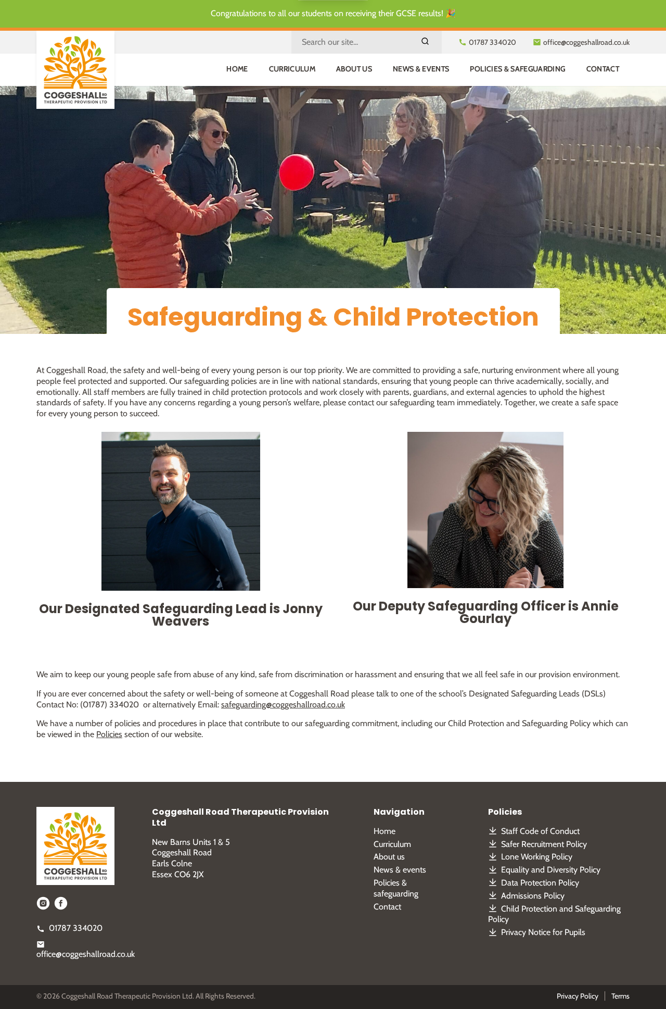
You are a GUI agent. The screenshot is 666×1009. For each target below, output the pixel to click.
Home (237, 68)
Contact (602, 68)
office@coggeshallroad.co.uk (85, 954)
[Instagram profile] (43, 903)
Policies (109, 734)
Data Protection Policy (540, 883)
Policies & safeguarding (517, 68)
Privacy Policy (577, 996)
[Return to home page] (75, 70)
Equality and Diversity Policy (550, 870)
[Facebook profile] (61, 903)
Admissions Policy (533, 896)
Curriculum (292, 68)
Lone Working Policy (536, 857)
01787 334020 (76, 928)
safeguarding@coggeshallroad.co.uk (283, 704)
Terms (620, 996)
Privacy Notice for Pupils (543, 932)
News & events (421, 68)
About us (354, 68)
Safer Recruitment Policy (544, 844)
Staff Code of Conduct (540, 831)
